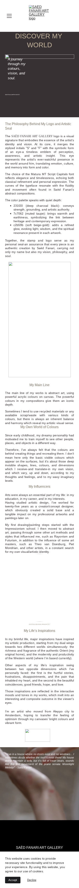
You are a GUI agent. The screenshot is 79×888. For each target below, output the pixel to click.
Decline (31, 880)
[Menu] (9, 16)
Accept (12, 880)
